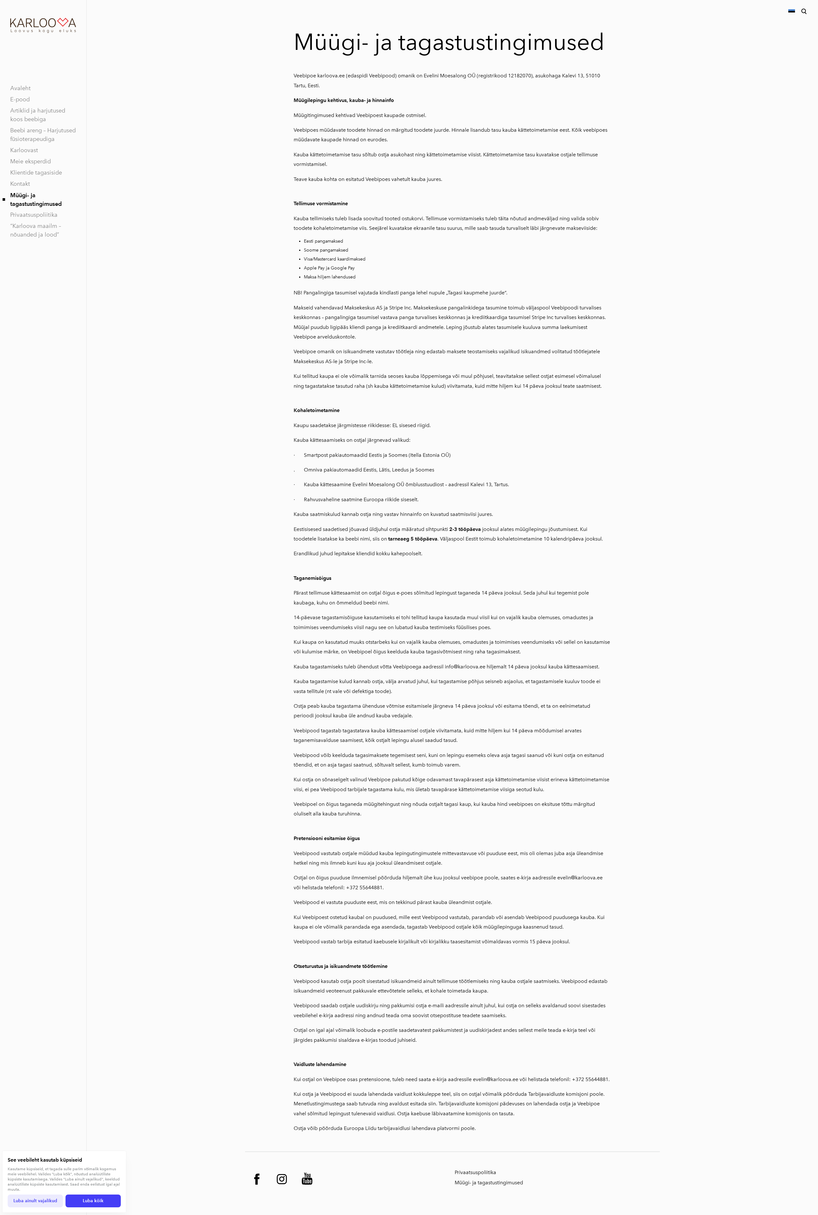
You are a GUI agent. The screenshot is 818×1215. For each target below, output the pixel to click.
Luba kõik (93, 1200)
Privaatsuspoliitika (34, 214)
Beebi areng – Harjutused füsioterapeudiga (43, 135)
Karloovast (24, 150)
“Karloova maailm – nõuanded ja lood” (35, 230)
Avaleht (20, 88)
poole (468, 1128)
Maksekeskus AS (363, 308)
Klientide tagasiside (36, 172)
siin (432, 1104)
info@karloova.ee (465, 667)
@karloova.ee (502, 1079)
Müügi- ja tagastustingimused (36, 199)
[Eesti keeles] (791, 11)
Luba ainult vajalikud (35, 1200)
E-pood (20, 99)
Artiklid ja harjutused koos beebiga (37, 115)
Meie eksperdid (30, 161)
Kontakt (20, 183)
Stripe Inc (400, 308)
